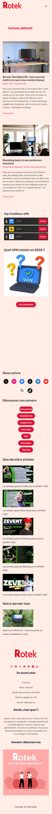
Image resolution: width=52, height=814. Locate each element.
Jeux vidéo (26, 429)
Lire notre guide (26, 304)
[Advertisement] (26, 340)
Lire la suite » (8, 113)
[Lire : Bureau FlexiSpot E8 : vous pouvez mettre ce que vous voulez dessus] (26, 57)
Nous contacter (26, 687)
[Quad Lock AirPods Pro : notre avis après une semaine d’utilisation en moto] (18, 618)
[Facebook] (22, 381)
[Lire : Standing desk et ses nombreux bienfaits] (26, 140)
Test (11, 83)
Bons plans (26, 443)
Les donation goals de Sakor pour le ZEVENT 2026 (25, 595)
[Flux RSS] (22, 390)
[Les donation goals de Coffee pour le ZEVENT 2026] (18, 474)
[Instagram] (14, 381)
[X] (6, 381)
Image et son (26, 422)
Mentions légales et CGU (26, 697)
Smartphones (26, 416)
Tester (43, 221)
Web (26, 436)
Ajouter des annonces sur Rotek (26, 692)
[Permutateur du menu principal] (46, 6)
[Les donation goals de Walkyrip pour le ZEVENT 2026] (18, 554)
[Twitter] (20, 666)
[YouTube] (46, 381)
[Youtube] (24, 666)
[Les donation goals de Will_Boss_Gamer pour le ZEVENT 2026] (18, 526)
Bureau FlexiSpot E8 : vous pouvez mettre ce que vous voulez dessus (24, 79)
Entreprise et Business (12, 167)
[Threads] (30, 381)
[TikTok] (30, 390)
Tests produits (26, 409)
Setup (5, 83)
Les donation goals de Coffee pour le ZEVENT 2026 (25, 486)
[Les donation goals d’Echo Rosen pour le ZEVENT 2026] (18, 498)
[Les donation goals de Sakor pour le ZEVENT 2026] (18, 582)
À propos (26, 682)
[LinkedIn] (38, 381)
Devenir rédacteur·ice (26, 702)
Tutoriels (26, 450)
